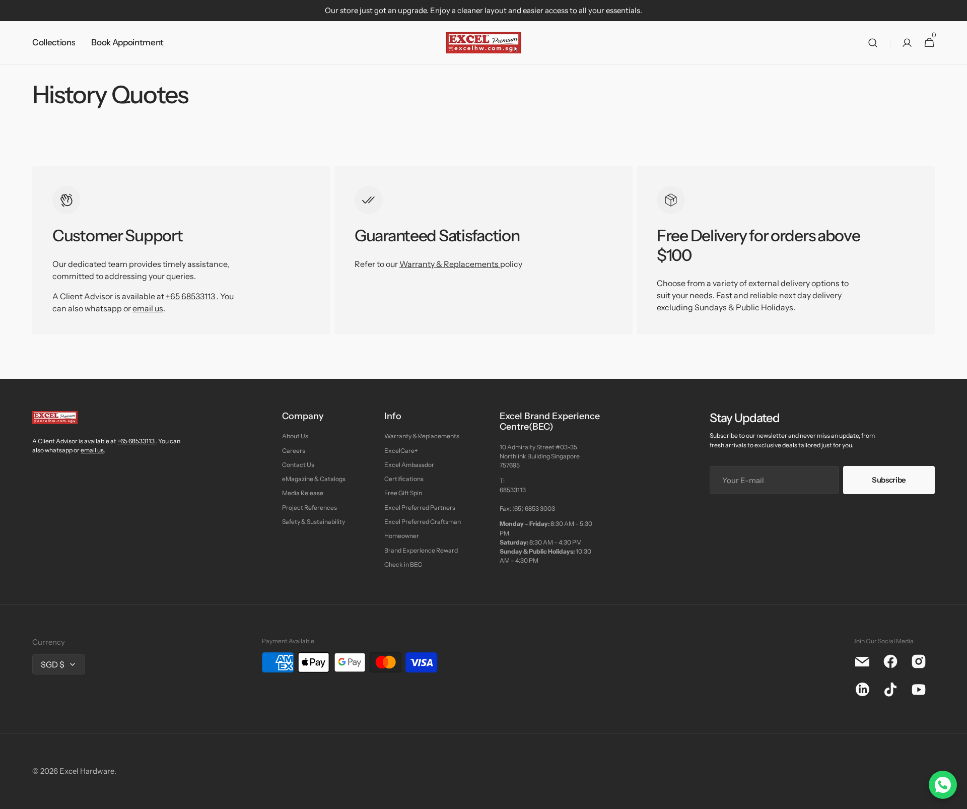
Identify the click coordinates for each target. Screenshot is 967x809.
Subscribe (889, 480)
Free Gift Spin (403, 493)
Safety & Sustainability (313, 521)
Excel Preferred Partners (419, 507)
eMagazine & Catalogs (314, 479)
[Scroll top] (955, 797)
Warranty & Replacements (449, 264)
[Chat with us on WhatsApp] (943, 785)
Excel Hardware (86, 771)
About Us (295, 436)
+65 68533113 (190, 296)
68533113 (513, 490)
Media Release (302, 493)
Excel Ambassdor (409, 464)
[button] (873, 42)
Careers (293, 450)
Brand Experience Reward (421, 550)
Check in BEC (403, 564)
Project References (309, 507)
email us (147, 308)
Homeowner (401, 536)
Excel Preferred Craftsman (422, 521)
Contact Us (298, 464)
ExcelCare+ (401, 450)
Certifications (404, 479)
